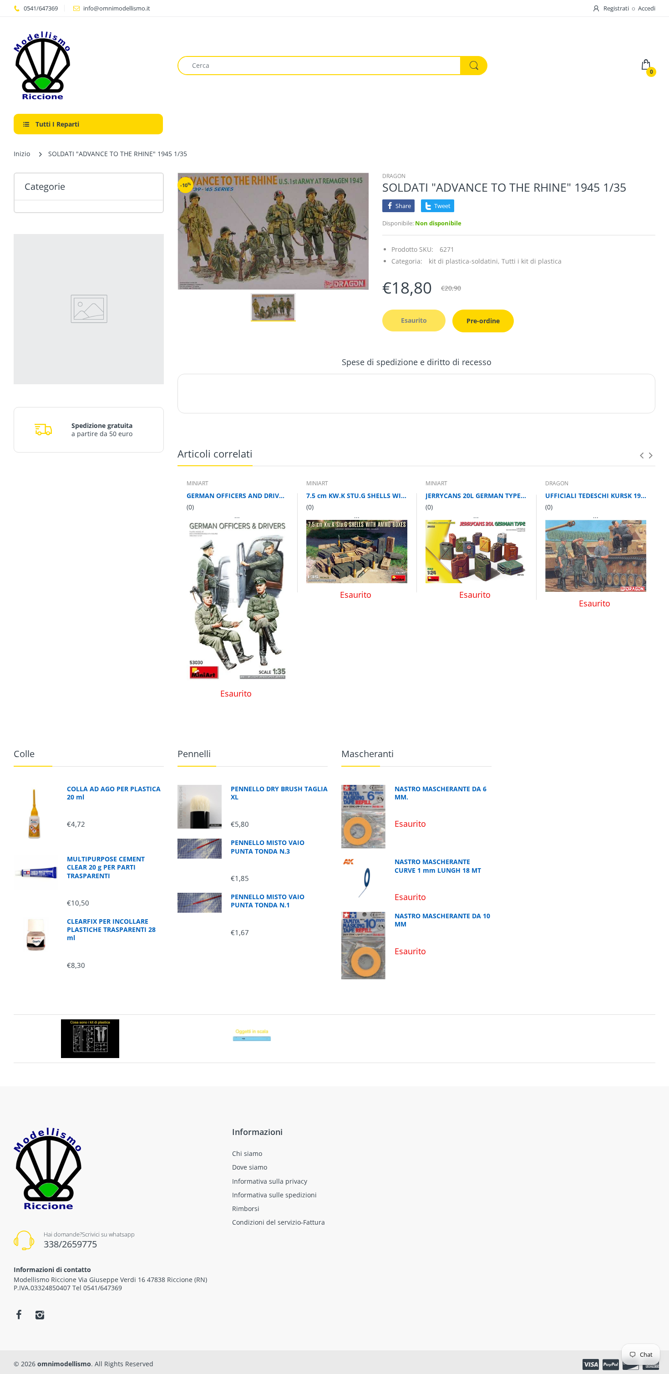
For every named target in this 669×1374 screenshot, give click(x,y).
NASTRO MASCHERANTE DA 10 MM (442, 920)
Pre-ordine (483, 320)
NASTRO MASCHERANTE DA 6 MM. (441, 793)
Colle (24, 754)
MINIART (197, 483)
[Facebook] (19, 1315)
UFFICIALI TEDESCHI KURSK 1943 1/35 (596, 495)
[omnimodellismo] (89, 65)
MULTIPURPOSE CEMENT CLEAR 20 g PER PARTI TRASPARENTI (106, 867)
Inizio (22, 153)
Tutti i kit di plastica (532, 261)
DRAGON (393, 176)
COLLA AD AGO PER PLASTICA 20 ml (114, 793)
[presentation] (641, 455)
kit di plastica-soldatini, (464, 261)
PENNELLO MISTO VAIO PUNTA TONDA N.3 (267, 847)
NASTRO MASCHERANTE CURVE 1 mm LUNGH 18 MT (438, 866)
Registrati (616, 8)
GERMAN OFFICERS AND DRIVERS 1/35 (237, 495)
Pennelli (194, 754)
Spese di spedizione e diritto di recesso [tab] (417, 361)
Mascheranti (367, 754)
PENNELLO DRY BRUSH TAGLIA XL (279, 793)
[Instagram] (40, 1315)
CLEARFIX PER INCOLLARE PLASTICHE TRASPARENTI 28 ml (111, 929)
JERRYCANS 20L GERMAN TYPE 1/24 (476, 495)
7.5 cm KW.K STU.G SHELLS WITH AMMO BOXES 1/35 (357, 495)
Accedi (646, 8)
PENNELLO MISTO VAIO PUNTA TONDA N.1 (267, 901)
